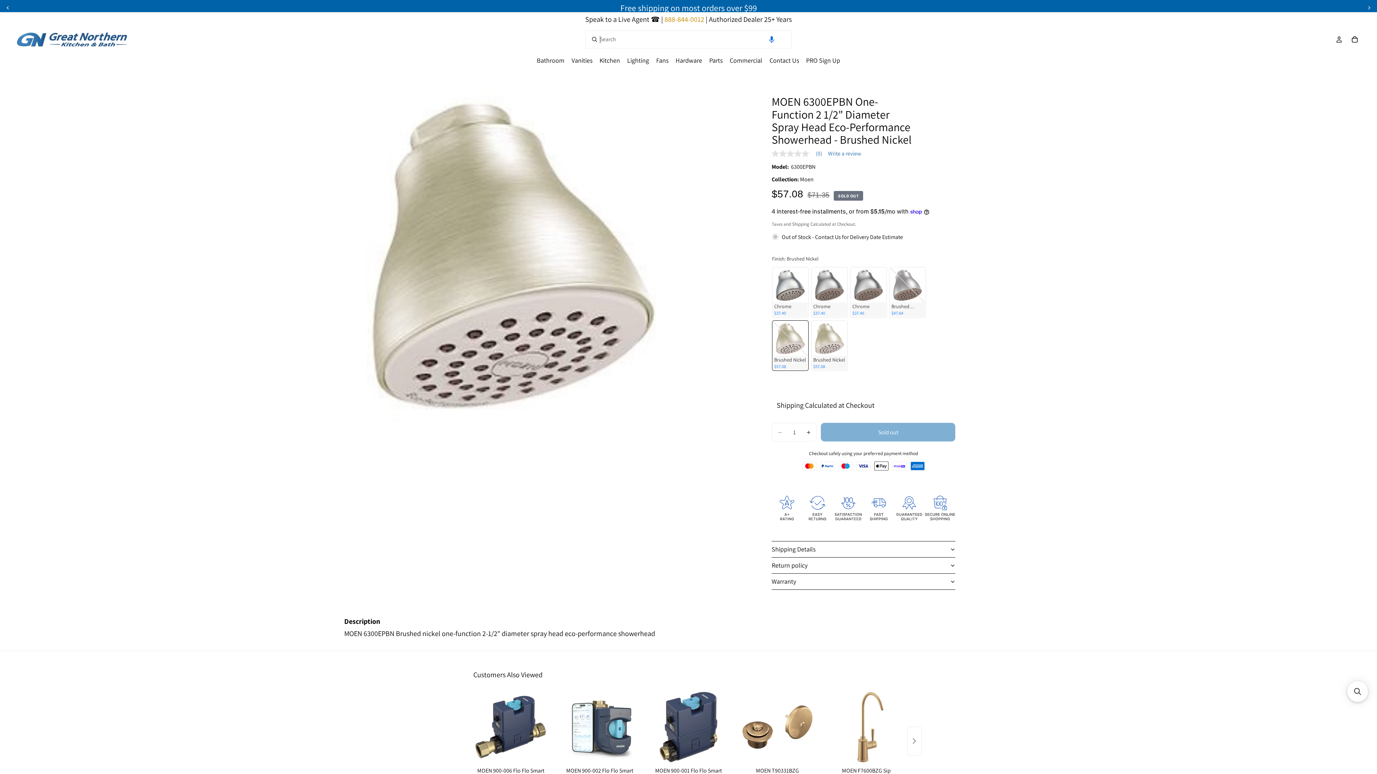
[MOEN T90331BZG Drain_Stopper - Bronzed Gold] (777, 727)
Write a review (844, 154)
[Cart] (1355, 39)
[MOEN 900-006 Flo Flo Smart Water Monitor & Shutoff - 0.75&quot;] (511, 727)
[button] (772, 39)
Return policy (790, 565)
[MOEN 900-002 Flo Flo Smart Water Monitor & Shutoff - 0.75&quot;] (600, 727)
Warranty (784, 581)
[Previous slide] (8, 8)
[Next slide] (1369, 8)
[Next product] (914, 741)
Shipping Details (793, 549)
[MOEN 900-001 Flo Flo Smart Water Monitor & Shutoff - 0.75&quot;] (688, 727)
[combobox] (688, 39)
